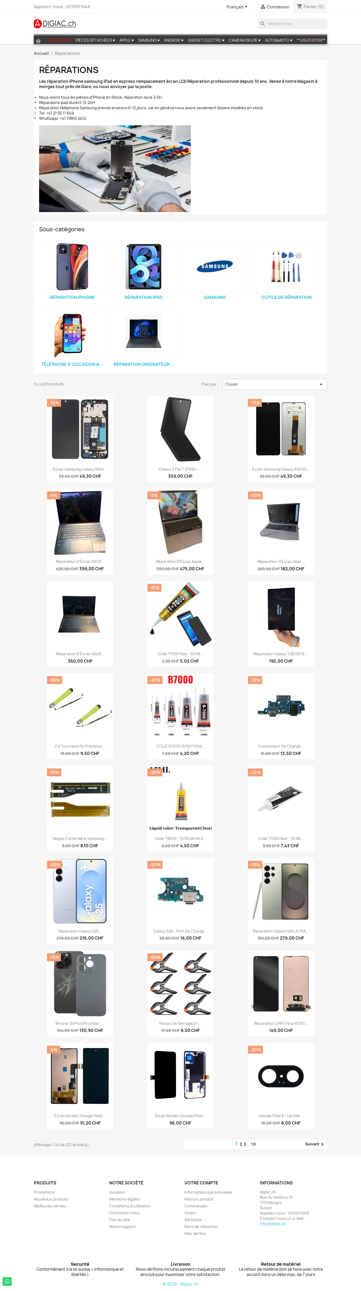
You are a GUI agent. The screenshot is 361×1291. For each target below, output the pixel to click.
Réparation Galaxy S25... (80, 931)
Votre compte (201, 1183)
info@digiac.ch (273, 1223)
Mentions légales (124, 1199)
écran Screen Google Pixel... (79, 1115)
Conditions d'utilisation (130, 1205)
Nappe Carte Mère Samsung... (80, 838)
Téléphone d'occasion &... (72, 364)
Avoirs (190, 1212)
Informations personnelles (208, 1192)
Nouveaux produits (51, 1199)
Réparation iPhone (72, 297)
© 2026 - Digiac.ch (180, 1284)
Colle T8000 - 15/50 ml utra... (180, 838)
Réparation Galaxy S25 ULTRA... (281, 931)
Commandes (195, 1205)
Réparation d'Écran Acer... (280, 561)
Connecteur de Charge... (281, 746)
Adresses (193, 1219)
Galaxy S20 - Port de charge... (180, 931)
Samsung (215, 297)
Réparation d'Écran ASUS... (80, 561)
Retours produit (199, 1199)
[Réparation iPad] (143, 266)
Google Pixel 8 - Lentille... (280, 1115)
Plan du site (119, 1219)
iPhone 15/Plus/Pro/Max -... (79, 1023)
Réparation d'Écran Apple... (180, 561)
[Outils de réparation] (286, 266)
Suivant (315, 1144)
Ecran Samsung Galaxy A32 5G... (280, 469)
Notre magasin (122, 1226)
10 (253, 1144)
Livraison (117, 1192)
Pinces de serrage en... (180, 1023)
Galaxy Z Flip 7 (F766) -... (180, 469)
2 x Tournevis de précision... (80, 746)
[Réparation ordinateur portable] (143, 333)
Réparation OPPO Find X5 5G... (281, 1023)
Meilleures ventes (50, 1205)
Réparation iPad (143, 297)
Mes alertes (195, 1233)
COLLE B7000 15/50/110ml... (180, 746)
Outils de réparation (286, 297)
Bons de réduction (201, 1226)
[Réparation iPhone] (72, 266)
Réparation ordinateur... (144, 364)
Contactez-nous (124, 1212)
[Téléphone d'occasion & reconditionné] (72, 333)
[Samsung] (215, 266)
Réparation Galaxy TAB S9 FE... (280, 653)
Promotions (44, 1192)
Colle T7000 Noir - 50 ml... (180, 653)
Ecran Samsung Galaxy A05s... (80, 469)
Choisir (275, 384)
